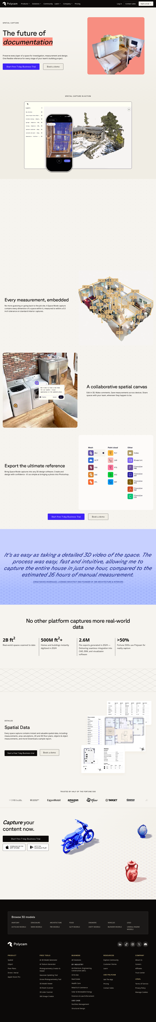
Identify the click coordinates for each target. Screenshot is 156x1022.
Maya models (36, 927)
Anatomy (15, 923)
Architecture (56, 923)
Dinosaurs (35, 923)
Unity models (94, 927)
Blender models (115, 927)
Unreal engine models (133, 928)
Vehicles (111, 923)
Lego (129, 923)
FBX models (55, 927)
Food (71, 923)
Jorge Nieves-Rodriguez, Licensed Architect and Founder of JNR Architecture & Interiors (78, 582)
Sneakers (93, 923)
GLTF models (74, 927)
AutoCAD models (19, 927)
